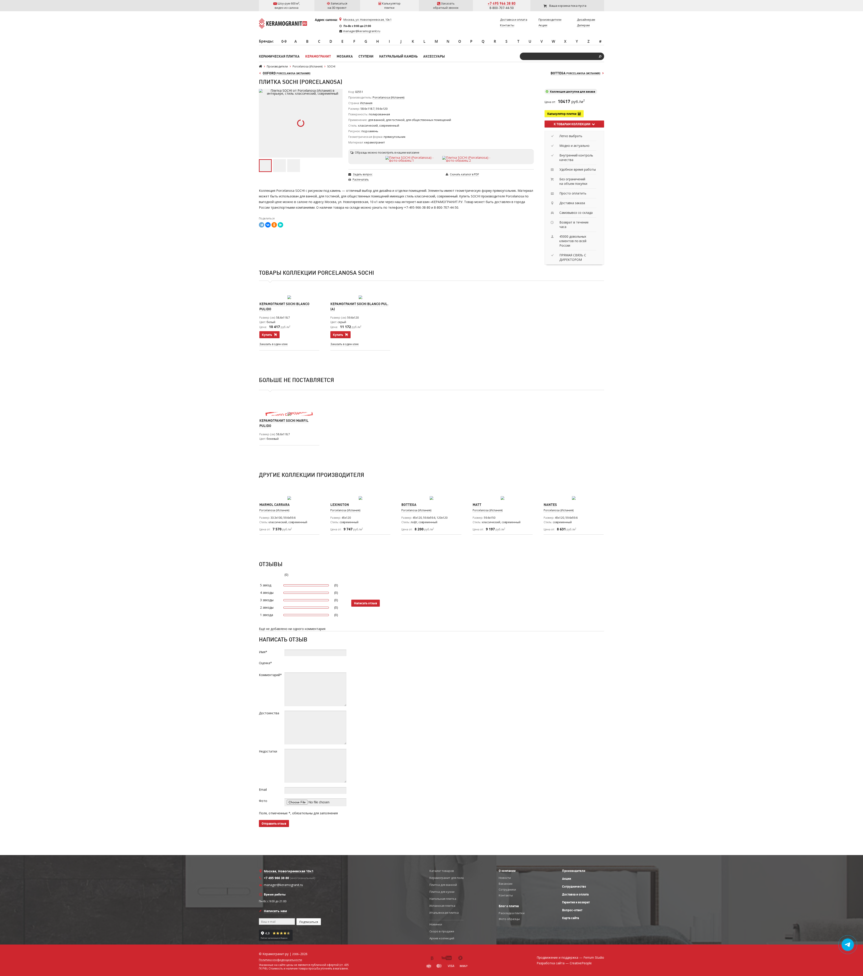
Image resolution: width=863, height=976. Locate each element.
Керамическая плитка (279, 56)
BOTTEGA (575, 73)
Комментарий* (270, 675)
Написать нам (275, 911)
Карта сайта (570, 918)
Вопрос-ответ (572, 910)
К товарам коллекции (573, 124)
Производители (573, 871)
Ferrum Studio (593, 957)
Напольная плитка (442, 899)
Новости (505, 878)
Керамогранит (318, 56)
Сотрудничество (574, 886)
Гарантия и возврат (576, 902)
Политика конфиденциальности (280, 960)
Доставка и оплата (575, 894)
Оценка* (265, 663)
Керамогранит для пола (446, 878)
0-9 (284, 41)
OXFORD (286, 73)
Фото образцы (509, 919)
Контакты (506, 895)
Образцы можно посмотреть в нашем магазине (387, 152)
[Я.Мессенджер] (280, 225)
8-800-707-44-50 (501, 8)
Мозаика (345, 56)
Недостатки (268, 751)
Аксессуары (434, 56)
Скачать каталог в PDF (464, 174)
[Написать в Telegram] (848, 944)
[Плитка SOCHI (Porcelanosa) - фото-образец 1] (412, 159)
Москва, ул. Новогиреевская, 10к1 (367, 20)
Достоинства (269, 713)
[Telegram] (261, 225)
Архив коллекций (441, 938)
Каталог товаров (441, 871)
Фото (263, 801)
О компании (507, 871)
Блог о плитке (509, 906)
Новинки (435, 924)
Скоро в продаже (441, 931)
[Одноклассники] (274, 225)
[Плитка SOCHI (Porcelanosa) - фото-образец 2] (469, 159)
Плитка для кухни (441, 892)
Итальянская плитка (444, 913)
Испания (366, 103)
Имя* (263, 652)
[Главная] (260, 66)
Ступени (366, 56)
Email (263, 789)
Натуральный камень (398, 56)
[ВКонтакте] (268, 225)
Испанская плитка (442, 906)
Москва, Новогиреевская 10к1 (289, 871)
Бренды (266, 41)
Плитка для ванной (443, 885)
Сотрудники (507, 889)
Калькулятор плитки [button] (562, 114)
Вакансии (505, 884)
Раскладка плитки (512, 913)
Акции (566, 879)
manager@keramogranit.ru (361, 31)
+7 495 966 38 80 (502, 3)
